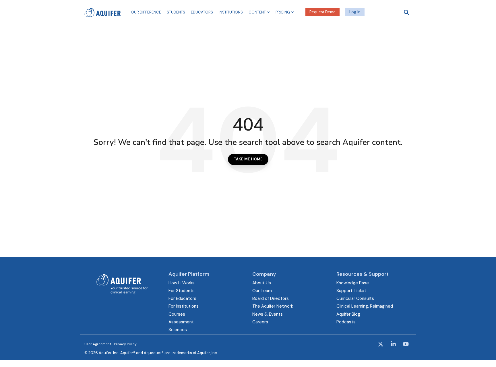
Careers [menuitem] (260, 322)
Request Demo (322, 11)
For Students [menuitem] (181, 291)
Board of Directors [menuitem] (270, 298)
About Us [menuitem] (261, 283)
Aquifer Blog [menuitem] (348, 314)
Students (176, 12)
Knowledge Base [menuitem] (352, 283)
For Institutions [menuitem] (183, 306)
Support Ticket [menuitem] (351, 291)
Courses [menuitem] (176, 314)
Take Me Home (248, 159)
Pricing (283, 12)
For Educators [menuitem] (182, 298)
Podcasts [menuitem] (346, 322)
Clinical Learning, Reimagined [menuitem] (364, 306)
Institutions (231, 12)
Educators (202, 12)
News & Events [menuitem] (267, 314)
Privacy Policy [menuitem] (125, 344)
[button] (381, 344)
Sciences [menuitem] (177, 330)
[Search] (406, 12)
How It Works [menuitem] (181, 283)
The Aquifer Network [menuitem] (272, 306)
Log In (355, 11)
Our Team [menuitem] (262, 291)
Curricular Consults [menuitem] (355, 298)
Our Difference (146, 12)
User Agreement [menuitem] (97, 344)
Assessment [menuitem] (181, 322)
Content (257, 12)
